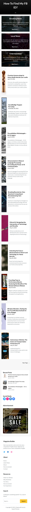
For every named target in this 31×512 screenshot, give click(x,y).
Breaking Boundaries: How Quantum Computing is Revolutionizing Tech (16, 194)
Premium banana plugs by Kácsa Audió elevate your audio (18, 76)
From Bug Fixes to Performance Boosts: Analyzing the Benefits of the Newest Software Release (18, 283)
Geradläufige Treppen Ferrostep (15, 106)
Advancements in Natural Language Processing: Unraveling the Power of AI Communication (16, 163)
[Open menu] (15, 13)
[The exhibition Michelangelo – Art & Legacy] (5, 388)
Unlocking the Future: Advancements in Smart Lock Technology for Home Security (18, 253)
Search (23, 501)
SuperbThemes (15, 509)
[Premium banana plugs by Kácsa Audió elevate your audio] (5, 376)
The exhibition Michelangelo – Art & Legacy (17, 134)
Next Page (25, 362)
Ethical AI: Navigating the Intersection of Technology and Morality (18, 224)
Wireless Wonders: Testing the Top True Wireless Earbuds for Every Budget (17, 310)
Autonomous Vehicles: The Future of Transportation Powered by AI (18, 341)
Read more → (15, 29)
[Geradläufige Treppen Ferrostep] (5, 383)
